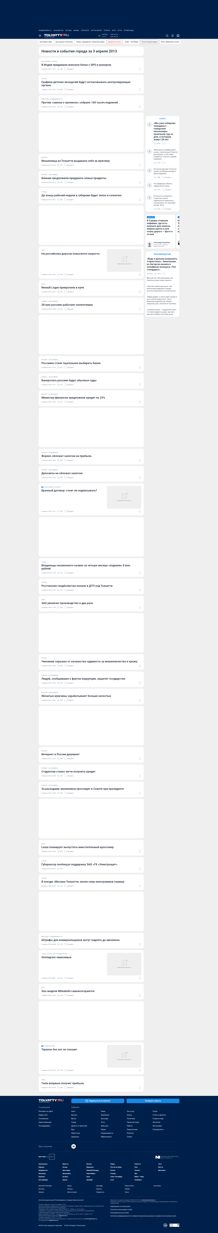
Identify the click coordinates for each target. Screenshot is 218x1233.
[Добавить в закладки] (139, 69)
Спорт (155, 1111)
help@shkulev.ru (53, 1220)
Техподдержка (44, 1126)
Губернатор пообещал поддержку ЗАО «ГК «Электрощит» (79, 864)
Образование (106, 1137)
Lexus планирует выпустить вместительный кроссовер (77, 847)
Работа (130, 1126)
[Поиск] (167, 35)
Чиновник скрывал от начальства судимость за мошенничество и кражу (89, 661)
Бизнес (74, 1115)
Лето (103, 1122)
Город (73, 1122)
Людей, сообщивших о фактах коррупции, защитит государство (83, 678)
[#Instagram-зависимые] (124, 964)
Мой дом (104, 1126)
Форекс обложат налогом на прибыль (66, 456)
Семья (129, 1137)
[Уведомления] (172, 35)
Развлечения (132, 1129)
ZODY (114, 30)
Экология (156, 1122)
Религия (130, 1133)
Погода (68, 30)
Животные (75, 1133)
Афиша (76, 30)
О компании (43, 1119)
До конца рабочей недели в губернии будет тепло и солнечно (81, 195)
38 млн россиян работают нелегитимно (67, 304)
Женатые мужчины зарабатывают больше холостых (76, 696)
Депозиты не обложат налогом (61, 473)
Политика (131, 1119)
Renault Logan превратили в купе (62, 287)
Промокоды (129, 30)
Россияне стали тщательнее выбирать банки (70, 363)
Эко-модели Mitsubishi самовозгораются (67, 991)
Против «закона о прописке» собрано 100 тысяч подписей (79, 102)
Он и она (130, 1111)
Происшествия (133, 1122)
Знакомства (58, 30)
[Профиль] (178, 35)
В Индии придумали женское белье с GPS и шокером (76, 64)
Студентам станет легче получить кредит (68, 771)
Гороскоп (85, 30)
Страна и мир (158, 1119)
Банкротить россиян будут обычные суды (69, 380)
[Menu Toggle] (40, 35)
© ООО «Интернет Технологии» (74, 1225)
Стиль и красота (159, 1115)
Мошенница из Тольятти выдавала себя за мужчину (75, 160)
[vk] (73, 1146)
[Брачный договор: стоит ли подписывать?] (124, 497)
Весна (73, 1119)
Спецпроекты (158, 1129)
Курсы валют (96, 30)
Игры (120, 30)
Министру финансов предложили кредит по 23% (73, 397)
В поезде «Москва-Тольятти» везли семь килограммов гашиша (82, 881)
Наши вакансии (45, 1122)
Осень (129, 1115)
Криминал (105, 1115)
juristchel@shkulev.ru (90, 1219)
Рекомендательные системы (119, 1213)
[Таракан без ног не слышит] (124, 1056)
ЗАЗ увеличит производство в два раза (67, 603)
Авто (73, 1111)
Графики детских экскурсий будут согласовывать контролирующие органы (85, 83)
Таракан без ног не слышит (59, 1049)
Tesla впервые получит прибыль (62, 1083)
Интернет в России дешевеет (60, 754)
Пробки (107, 30)
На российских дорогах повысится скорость (70, 253)
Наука (103, 1129)
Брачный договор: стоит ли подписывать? (69, 490)
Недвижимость (45, 30)
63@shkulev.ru (63, 1215)
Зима (103, 1111)
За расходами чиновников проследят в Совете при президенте (82, 788)
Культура (104, 1119)
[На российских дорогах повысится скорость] (124, 260)
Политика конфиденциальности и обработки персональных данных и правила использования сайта (143, 1216)
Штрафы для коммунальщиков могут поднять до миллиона (80, 940)
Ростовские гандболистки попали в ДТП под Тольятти (77, 585)
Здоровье (75, 1137)
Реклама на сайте (46, 1111)
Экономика (157, 1126)
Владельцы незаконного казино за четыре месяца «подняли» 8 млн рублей (85, 567)
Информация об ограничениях (120, 1206)
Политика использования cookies (121, 1209)
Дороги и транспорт (79, 1126)
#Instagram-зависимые (56, 957)
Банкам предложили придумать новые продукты (73, 178)
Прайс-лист (43, 1115)
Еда (72, 1129)
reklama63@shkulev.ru (149, 1200)
